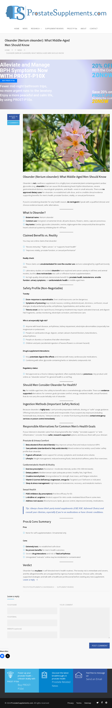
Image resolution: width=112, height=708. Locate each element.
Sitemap (87, 703)
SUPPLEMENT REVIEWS (54, 28)
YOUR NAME (12, 605)
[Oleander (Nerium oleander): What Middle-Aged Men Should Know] (66, 143)
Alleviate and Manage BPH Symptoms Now (25, 67)
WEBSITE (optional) (14, 629)
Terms (79, 703)
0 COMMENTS (13, 123)
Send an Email (94, 679)
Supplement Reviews (65, 587)
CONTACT (94, 28)
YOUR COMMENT (66, 605)
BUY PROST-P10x (8, 81)
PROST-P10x (72, 28)
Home (7, 50)
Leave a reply (29, 579)
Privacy (71, 703)
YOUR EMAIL (12, 617)
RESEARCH (35, 28)
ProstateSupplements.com (22, 703)
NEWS (25, 28)
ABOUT (83, 28)
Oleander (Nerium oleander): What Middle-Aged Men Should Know (64, 177)
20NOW (100, 101)
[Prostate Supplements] (56, 12)
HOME (16, 28)
